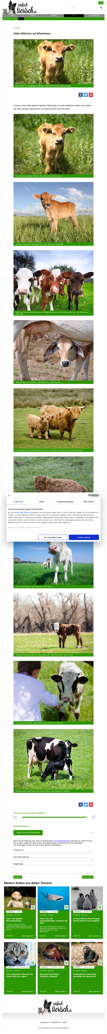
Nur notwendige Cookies (53, 537)
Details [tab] (41, 501)
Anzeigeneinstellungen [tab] (65, 501)
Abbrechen (17, 877)
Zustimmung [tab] (18, 501)
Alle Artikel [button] (7, 19)
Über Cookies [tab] (89, 501)
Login (101, 3)
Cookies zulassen (84, 537)
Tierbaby (16, 28)
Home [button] (12, 15)
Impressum (45, 1022)
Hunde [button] (33, 15)
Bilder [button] (21, 19)
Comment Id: (18, 850)
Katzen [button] (53, 15)
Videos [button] (15, 19)
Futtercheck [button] (94, 15)
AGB (64, 1022)
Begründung (18, 864)
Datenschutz (56, 1022)
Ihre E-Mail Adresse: (21, 857)
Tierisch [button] (74, 15)
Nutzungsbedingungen (61, 841)
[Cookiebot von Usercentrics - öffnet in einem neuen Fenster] (90, 495)
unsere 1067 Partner (22, 512)
